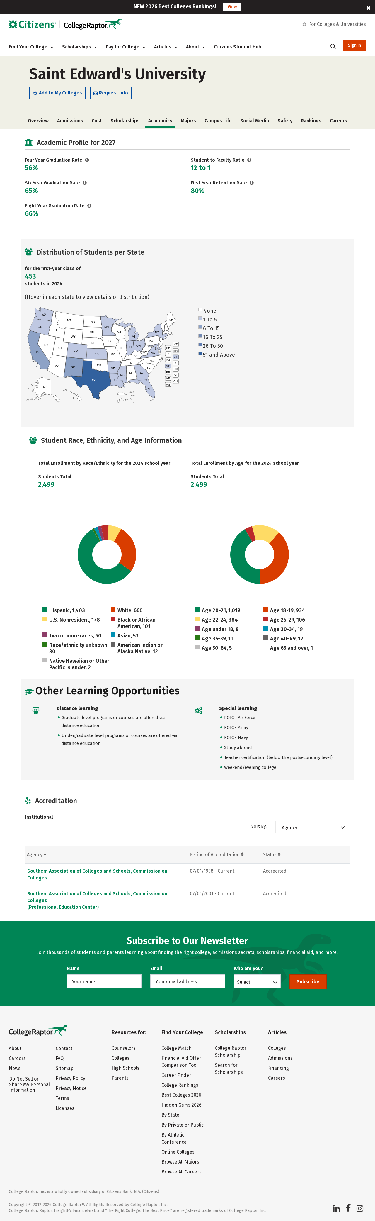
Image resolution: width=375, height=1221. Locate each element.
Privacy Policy (70, 1078)
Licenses (65, 1108)
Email (156, 968)
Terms (62, 1098)
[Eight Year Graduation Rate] (89, 205)
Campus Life (218, 120)
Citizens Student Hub (237, 47)
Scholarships (77, 47)
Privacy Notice (71, 1088)
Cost (97, 120)
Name (73, 968)
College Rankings (179, 1085)
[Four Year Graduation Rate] (87, 160)
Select (243, 982)
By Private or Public (182, 1125)
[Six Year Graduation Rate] (84, 183)
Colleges (120, 1058)
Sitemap (65, 1068)
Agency (289, 827)
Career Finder (176, 1075)
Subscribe (308, 981)
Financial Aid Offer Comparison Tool (181, 1061)
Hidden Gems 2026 (181, 1105)
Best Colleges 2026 (181, 1095)
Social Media (254, 120)
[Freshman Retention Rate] (251, 183)
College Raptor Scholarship (230, 1051)
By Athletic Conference (174, 1138)
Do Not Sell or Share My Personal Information (29, 1084)
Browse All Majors (180, 1162)
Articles (163, 47)
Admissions (70, 120)
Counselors (124, 1048)
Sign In (354, 45)
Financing (278, 1068)
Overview (38, 120)
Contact (64, 1048)
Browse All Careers (181, 1172)
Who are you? (248, 968)
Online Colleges (178, 1152)
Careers (338, 120)
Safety (285, 120)
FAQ (60, 1058)
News (15, 1068)
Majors (188, 120)
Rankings (311, 120)
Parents (120, 1078)
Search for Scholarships (229, 1068)
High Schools (125, 1068)
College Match (176, 1048)
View (232, 6)
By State (170, 1115)
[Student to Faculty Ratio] (249, 160)
